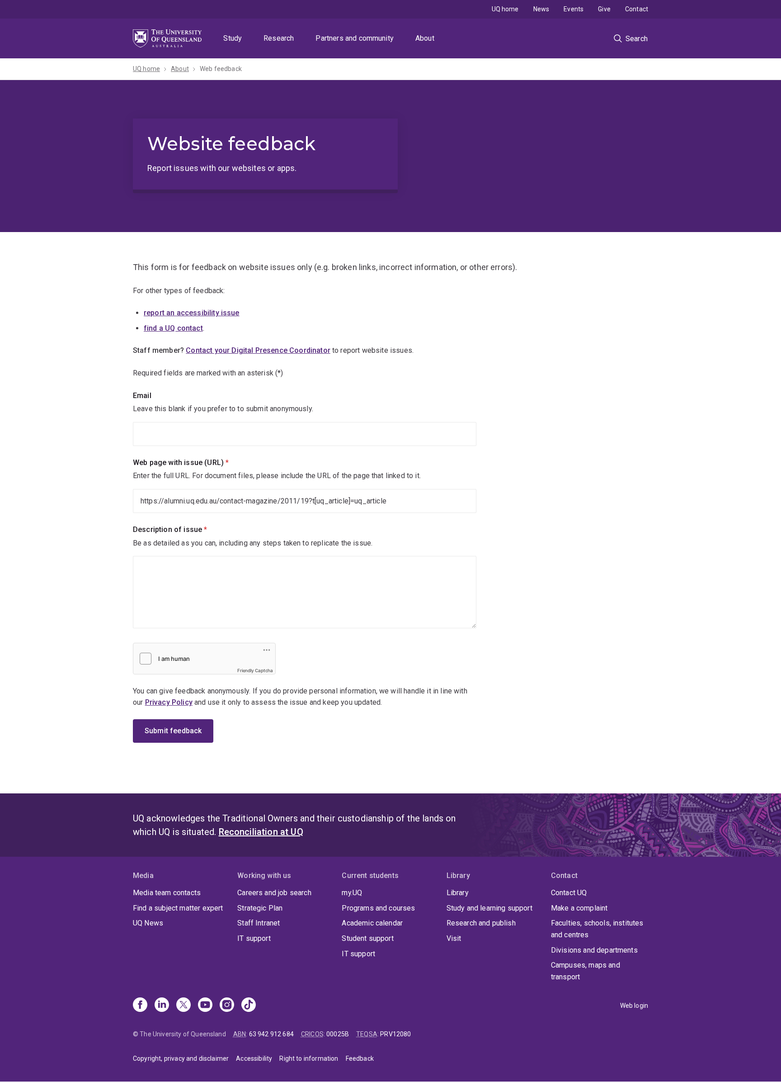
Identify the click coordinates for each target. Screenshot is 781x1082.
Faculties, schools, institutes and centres (597, 929)
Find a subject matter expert (178, 908)
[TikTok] (248, 1005)
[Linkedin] (162, 1005)
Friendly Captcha (255, 670)
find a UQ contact (173, 328)
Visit (454, 938)
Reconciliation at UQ (261, 831)
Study (232, 38)
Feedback (360, 1058)
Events (573, 9)
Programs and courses (378, 908)
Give (604, 9)
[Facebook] (140, 1005)
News (541, 9)
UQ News (148, 923)
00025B (337, 1034)
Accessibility (254, 1058)
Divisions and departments (594, 950)
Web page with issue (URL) (196, 462)
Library (458, 892)
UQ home (505, 9)
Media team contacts (167, 892)
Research (278, 38)
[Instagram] (227, 1005)
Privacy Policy (169, 702)
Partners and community (354, 38)
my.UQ (352, 892)
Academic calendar (372, 923)
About (424, 38)
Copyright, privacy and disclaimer (181, 1058)
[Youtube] (205, 1005)
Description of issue (185, 529)
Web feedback (221, 68)
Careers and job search (274, 892)
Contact (636, 9)
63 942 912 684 (271, 1034)
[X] (183, 1005)
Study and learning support (489, 908)
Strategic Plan (259, 908)
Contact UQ (569, 892)
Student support (367, 938)
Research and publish (481, 923)
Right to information (308, 1058)
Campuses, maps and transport (585, 971)
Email (142, 395)
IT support (254, 938)
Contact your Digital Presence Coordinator (258, 350)
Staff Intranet (258, 923)
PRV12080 (395, 1034)
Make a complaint (579, 908)
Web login (634, 1005)
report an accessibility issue (192, 312)
